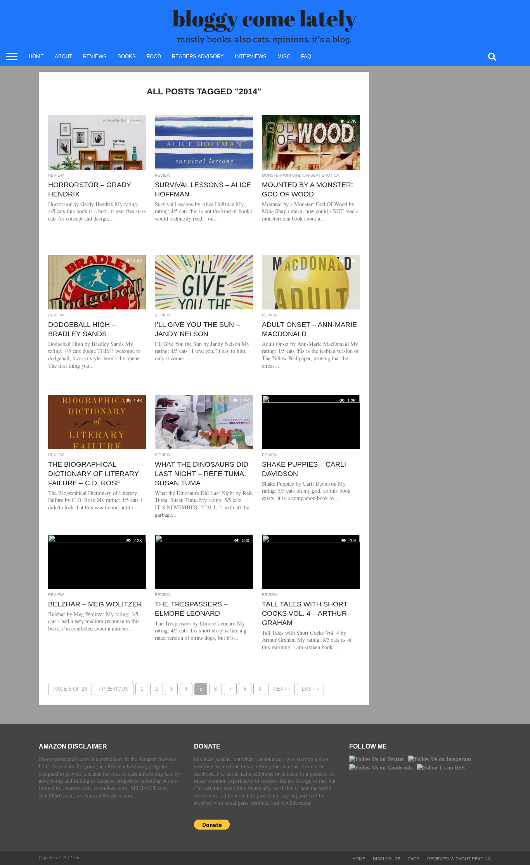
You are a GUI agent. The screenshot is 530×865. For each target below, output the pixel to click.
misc (283, 56)
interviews (251, 56)
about (63, 56)
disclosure (386, 858)
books (127, 56)
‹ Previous (113, 689)
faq (306, 56)
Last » (310, 689)
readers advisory (198, 56)
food (154, 56)
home (36, 56)
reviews (95, 56)
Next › (281, 689)
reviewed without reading (459, 858)
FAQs (413, 858)
